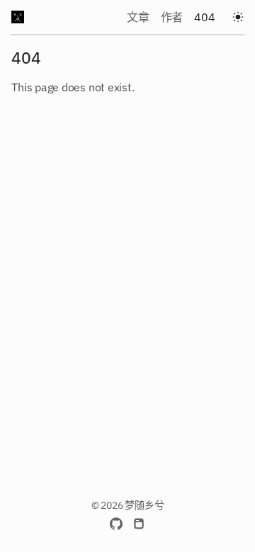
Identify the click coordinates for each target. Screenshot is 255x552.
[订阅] (139, 523)
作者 (172, 17)
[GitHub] (116, 523)
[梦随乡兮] (17, 17)
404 (204, 17)
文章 (138, 17)
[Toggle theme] (238, 17)
